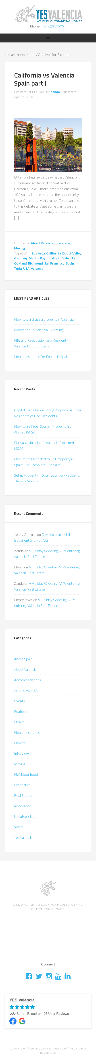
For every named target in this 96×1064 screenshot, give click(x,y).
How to (20, 743)
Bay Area (38, 253)
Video (18, 827)
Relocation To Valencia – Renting (38, 330)
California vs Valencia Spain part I (44, 79)
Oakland (20, 263)
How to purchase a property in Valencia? (44, 319)
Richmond (35, 263)
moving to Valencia (61, 258)
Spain (70, 263)
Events (19, 701)
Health (19, 722)
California (53, 253)
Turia (18, 268)
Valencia (37, 268)
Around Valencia (26, 690)
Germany (20, 258)
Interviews (62, 243)
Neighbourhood (26, 774)
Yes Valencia (23, 837)
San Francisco (54, 263)
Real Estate (23, 795)
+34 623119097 (53, 26)
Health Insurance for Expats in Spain (41, 356)
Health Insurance (27, 732)
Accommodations (27, 680)
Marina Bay (37, 258)
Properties (22, 785)
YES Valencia (48, 13)
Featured (21, 711)
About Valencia (42, 243)
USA (26, 268)
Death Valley (71, 253)
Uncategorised (25, 816)
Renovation (22, 806)
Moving (19, 248)
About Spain (23, 659)
